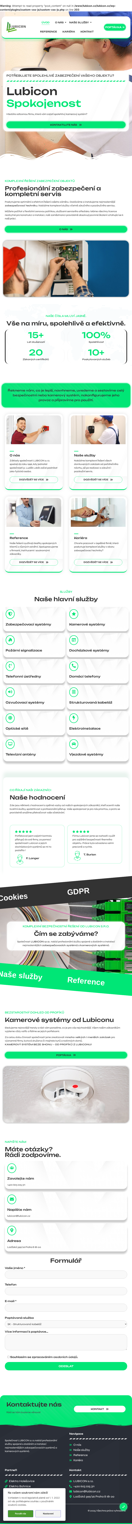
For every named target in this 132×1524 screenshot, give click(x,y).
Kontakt (87, 31)
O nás (59, 22)
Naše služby (79, 22)
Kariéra (68, 31)
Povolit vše (20, 1513)
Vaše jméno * (15, 1268)
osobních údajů (65, 1357)
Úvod (46, 22)
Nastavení (48, 1513)
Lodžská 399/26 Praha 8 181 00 (24, 1247)
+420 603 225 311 (16, 1184)
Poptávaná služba (19, 1318)
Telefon (10, 1284)
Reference (48, 31)
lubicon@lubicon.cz (18, 1215)
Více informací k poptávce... (26, 1331)
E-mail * (10, 1301)
